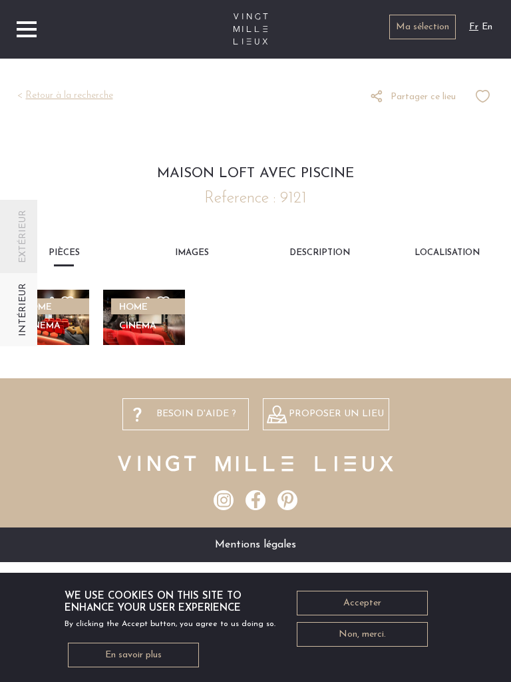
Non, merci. (362, 634)
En (487, 27)
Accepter (362, 603)
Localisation (447, 252)
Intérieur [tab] (23, 309)
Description (319, 252)
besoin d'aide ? (196, 414)
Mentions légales (255, 544)
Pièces (64, 252)
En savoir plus (133, 655)
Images (192, 252)
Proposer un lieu (336, 414)
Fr (473, 27)
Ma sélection (422, 27)
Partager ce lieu (423, 97)
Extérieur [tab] (23, 236)
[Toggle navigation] (27, 29)
